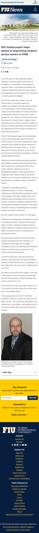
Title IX (19, 512)
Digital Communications (11, 527)
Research (19, 464)
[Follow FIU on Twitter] (20, 445)
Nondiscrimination (19, 509)
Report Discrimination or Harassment (19, 515)
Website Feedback (26, 527)
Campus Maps (19, 492)
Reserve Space (19, 506)
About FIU (19, 453)
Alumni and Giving (19, 473)
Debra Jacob (7, 63)
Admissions (19, 456)
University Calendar (19, 489)
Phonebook (15, 486)
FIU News (19, 442)
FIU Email (19, 500)
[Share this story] (5, 72)
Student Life (19, 467)
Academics (19, 459)
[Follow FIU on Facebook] (18, 445)
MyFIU (19, 495)
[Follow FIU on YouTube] (23, 445)
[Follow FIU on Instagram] (13, 445)
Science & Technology (9, 59)
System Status (19, 503)
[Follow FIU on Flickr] (26, 445)
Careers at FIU (19, 476)
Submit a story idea (18, 415)
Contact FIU (19, 439)
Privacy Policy (25, 530)
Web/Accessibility (12, 530)
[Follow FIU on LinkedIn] (15, 445)
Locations (19, 461)
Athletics (19, 470)
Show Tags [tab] (7, 372)
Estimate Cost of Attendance (19, 478)
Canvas (19, 497)
